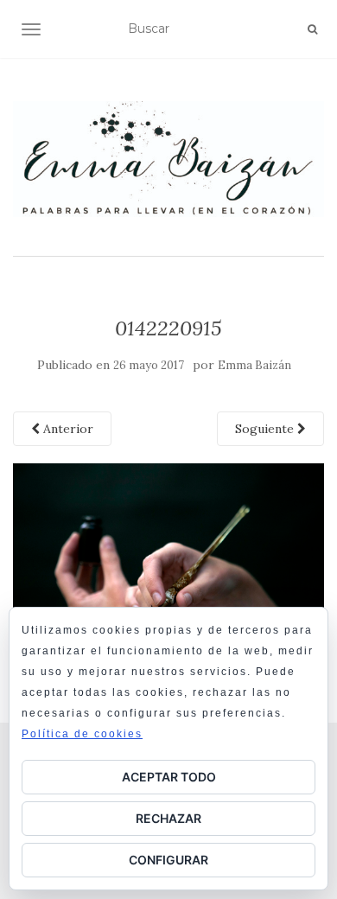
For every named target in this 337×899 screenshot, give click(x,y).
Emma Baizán (254, 365)
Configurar (168, 859)
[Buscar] (312, 29)
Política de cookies (82, 734)
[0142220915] (168, 566)
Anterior (66, 429)
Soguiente (266, 429)
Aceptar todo (169, 776)
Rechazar (168, 818)
